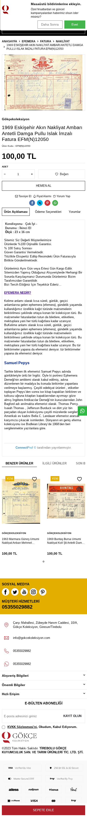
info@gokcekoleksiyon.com (31, 638)
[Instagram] (33, 592)
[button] (43, 561)
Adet (5, 166)
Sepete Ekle (43, 810)
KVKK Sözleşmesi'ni (22, 727)
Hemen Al (43, 185)
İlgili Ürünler (54, 463)
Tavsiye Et (24, 196)
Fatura (45, 41)
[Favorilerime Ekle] (34, 479)
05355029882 (17, 607)
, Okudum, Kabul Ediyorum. (42, 727)
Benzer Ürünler (19, 463)
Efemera (28, 41)
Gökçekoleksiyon (15, 119)
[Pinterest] (42, 592)
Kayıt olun (72, 716)
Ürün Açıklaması (16, 211)
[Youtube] (24, 592)
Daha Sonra (50, 24)
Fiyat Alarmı (43, 196)
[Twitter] (15, 592)
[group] (43, 82)
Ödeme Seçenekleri (48, 211)
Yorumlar (75, 211)
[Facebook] (5, 592)
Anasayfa (9, 41)
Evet (74, 24)
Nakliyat (63, 41)
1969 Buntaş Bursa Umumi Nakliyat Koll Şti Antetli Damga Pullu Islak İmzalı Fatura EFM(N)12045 (66, 541)
